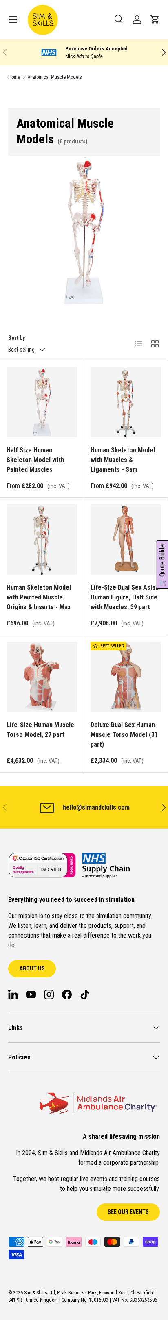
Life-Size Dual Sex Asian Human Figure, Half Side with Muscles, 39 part (125, 597)
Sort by (16, 337)
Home (14, 77)
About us (32, 968)
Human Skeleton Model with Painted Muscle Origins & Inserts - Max (39, 597)
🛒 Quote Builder (162, 564)
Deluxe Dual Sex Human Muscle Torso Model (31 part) (124, 734)
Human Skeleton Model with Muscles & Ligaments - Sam (123, 459)
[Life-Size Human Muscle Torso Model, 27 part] (42, 677)
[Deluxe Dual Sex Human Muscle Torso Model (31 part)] (126, 677)
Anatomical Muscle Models (55, 77)
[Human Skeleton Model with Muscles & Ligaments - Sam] (126, 402)
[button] (155, 19)
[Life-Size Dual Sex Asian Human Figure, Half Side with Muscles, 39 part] (126, 539)
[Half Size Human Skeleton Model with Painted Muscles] (42, 402)
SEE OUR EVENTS (128, 1212)
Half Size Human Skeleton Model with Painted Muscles (35, 459)
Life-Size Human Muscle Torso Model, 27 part (40, 729)
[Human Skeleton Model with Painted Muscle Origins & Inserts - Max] (42, 539)
